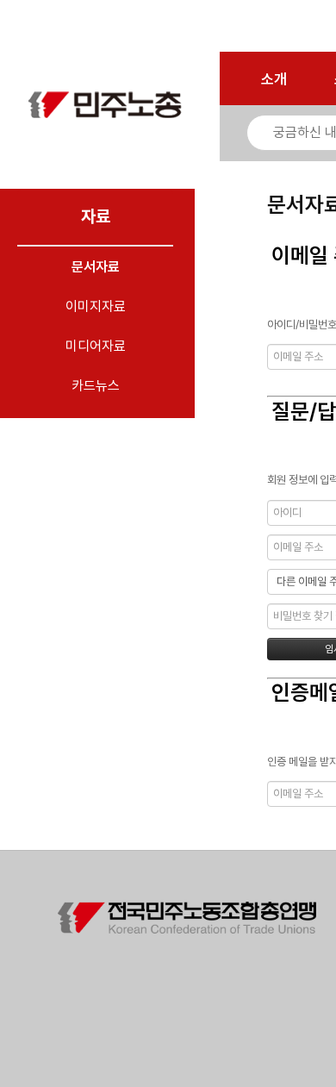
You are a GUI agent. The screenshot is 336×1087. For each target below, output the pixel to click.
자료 (95, 216)
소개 (274, 79)
